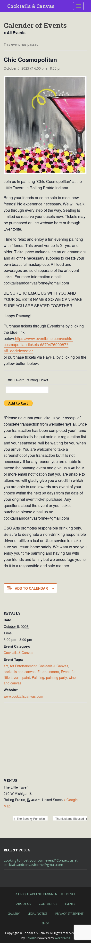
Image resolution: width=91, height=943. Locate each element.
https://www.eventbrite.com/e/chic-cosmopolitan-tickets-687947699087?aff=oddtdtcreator (38, 345)
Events (70, 904)
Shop (46, 923)
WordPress (62, 938)
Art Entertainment (23, 665)
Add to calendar (31, 588)
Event (65, 671)
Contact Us (48, 904)
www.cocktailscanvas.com (23, 696)
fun (74, 671)
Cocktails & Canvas (31, 6)
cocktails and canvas (19, 671)
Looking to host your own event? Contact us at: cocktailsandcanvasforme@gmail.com (41, 862)
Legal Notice (37, 914)
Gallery (14, 914)
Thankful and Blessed (70, 818)
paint (26, 677)
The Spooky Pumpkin (30, 818)
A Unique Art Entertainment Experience (45, 894)
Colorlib (31, 938)
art (6, 665)
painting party (56, 677)
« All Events (14, 32)
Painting (38, 677)
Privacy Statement (69, 914)
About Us (23, 904)
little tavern (12, 677)
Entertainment (48, 671)
